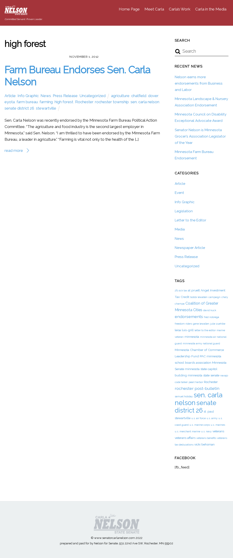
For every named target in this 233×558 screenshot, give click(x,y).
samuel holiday (184, 396)
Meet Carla (154, 9)
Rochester (84, 102)
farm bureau (27, 102)
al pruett (194, 290)
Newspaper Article (190, 248)
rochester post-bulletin (197, 388)
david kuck (209, 310)
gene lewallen (201, 323)
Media (180, 229)
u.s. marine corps (200, 424)
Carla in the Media (210, 9)
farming (46, 102)
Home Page (129, 9)
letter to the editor (205, 330)
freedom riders (183, 323)
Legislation (184, 211)
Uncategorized (92, 95)
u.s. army (212, 418)
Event (179, 193)
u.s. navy (206, 431)
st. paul (209, 411)
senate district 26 (19, 108)
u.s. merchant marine (187, 431)
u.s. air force (198, 418)
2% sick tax (181, 290)
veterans (218, 431)
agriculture (120, 95)
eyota (10, 102)
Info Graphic (28, 95)
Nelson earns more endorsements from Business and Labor (199, 83)
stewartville (46, 108)
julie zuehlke (217, 323)
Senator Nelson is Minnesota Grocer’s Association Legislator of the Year (200, 136)
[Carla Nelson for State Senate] (16, 12)
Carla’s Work (179, 9)
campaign (214, 297)
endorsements (189, 316)
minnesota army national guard (201, 343)
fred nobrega (211, 317)
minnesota (192, 336)
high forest (64, 102)
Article (10, 95)
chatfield (138, 95)
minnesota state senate (203, 375)
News (46, 95)
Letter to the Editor (190, 220)
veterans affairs (185, 438)
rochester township (112, 102)
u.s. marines (218, 424)
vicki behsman (204, 444)
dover (153, 95)
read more (14, 150)
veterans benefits (206, 438)
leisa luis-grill (184, 330)
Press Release (65, 95)
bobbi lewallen (199, 297)
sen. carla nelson (145, 102)
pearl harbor (196, 382)
